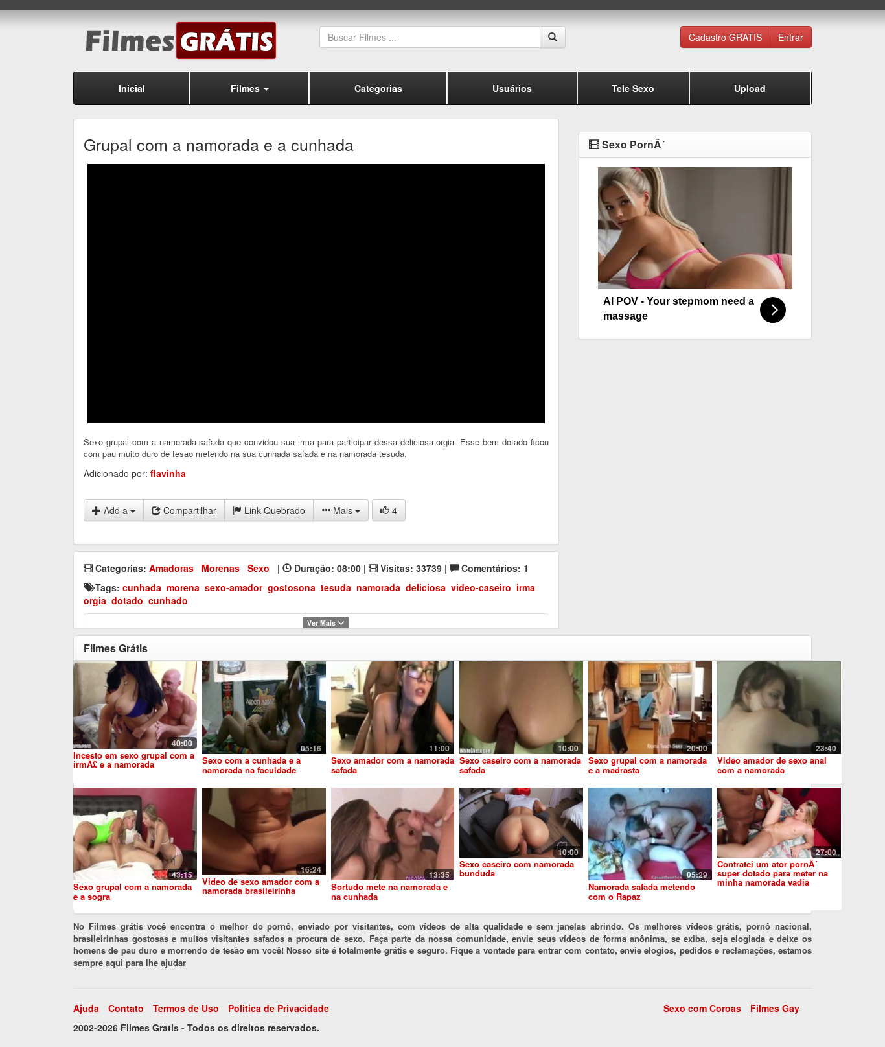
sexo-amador (233, 587)
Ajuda (86, 1008)
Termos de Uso (186, 1008)
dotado (127, 600)
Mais (342, 510)
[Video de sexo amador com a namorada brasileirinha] (264, 831)
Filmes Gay (774, 1008)
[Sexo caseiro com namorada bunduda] (521, 822)
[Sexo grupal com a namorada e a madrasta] (650, 707)
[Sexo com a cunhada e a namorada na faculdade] (264, 707)
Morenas (220, 567)
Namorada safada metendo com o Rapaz (641, 891)
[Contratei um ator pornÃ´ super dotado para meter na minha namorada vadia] (779, 822)
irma (525, 587)
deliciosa (426, 587)
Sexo (258, 567)
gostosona (292, 587)
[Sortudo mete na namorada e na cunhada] (393, 834)
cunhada (141, 587)
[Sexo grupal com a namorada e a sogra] (135, 834)
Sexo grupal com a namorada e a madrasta (647, 764)
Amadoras (171, 567)
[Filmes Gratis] (196, 40)
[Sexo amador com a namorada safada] (393, 707)
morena (183, 587)
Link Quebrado (273, 510)
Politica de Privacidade (278, 1008)
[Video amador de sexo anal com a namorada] (779, 707)
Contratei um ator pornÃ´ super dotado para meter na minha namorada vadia (772, 873)
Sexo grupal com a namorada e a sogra (132, 891)
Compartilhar (188, 510)
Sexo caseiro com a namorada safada (520, 764)
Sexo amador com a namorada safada (392, 764)
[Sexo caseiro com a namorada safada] (521, 707)
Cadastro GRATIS (725, 36)
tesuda (336, 587)
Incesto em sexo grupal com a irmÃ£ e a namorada (133, 759)
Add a (115, 510)
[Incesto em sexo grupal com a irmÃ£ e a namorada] (135, 704)
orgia (95, 600)
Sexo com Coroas (702, 1008)
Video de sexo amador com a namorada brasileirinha (260, 886)
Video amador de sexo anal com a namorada (772, 764)
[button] (249, 87)
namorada (378, 587)
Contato (126, 1008)
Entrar (790, 36)
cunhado (168, 600)
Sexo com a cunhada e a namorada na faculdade (251, 764)
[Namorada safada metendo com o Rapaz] (650, 834)
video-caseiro (481, 587)
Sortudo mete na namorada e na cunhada (389, 891)
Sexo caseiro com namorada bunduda (516, 868)
